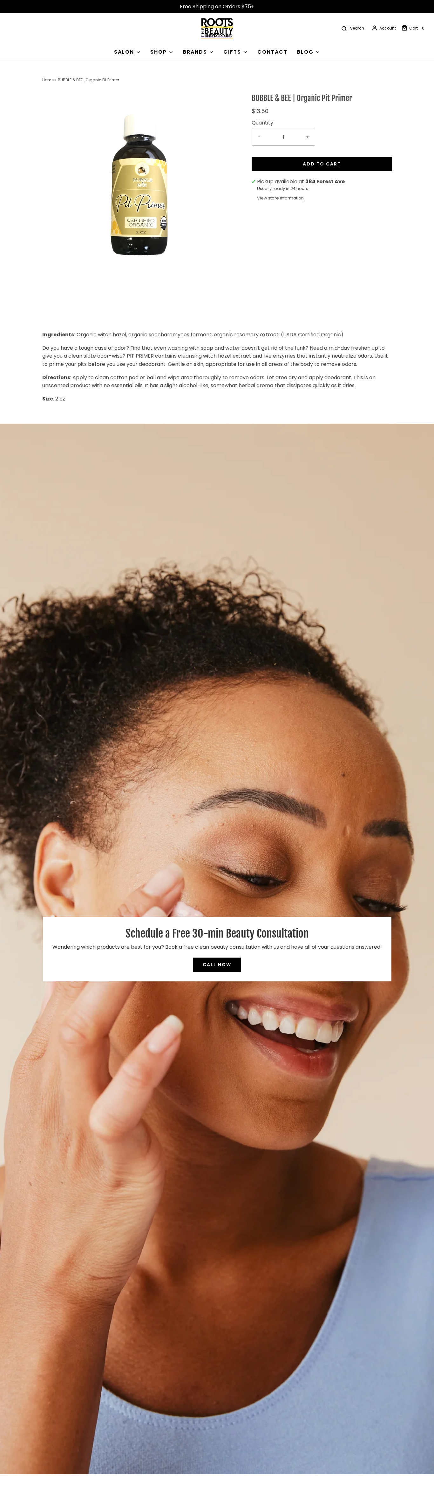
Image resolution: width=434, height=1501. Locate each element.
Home (48, 80)
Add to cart (322, 164)
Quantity (262, 122)
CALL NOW (217, 964)
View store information (280, 198)
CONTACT (272, 52)
